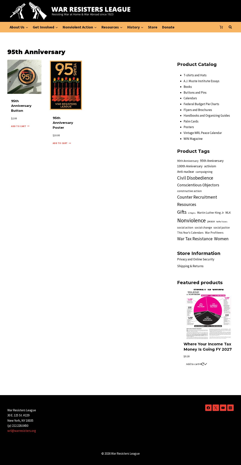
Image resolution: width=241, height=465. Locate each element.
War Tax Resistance (195, 238)
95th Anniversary (212, 160)
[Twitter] (216, 408)
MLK (228, 212)
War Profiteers (214, 232)
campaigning (204, 172)
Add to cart (192, 364)
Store (152, 27)
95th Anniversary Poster (63, 122)
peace (211, 221)
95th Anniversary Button (21, 105)
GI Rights (192, 213)
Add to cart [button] (18, 126)
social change (203, 227)
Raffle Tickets (221, 221)
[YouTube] (223, 408)
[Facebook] (208, 408)
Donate (168, 27)
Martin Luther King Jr (210, 212)
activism (210, 166)
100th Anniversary (190, 166)
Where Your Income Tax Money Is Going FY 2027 (208, 347)
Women (221, 239)
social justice (222, 227)
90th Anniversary (187, 161)
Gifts (182, 212)
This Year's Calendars (190, 232)
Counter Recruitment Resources (197, 200)
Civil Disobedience (195, 178)
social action (185, 227)
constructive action (189, 191)
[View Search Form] (230, 27)
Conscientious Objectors (198, 184)
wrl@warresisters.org (21, 431)
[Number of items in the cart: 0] (221, 27)
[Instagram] (230, 408)
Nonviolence (191, 220)
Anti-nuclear (185, 171)
